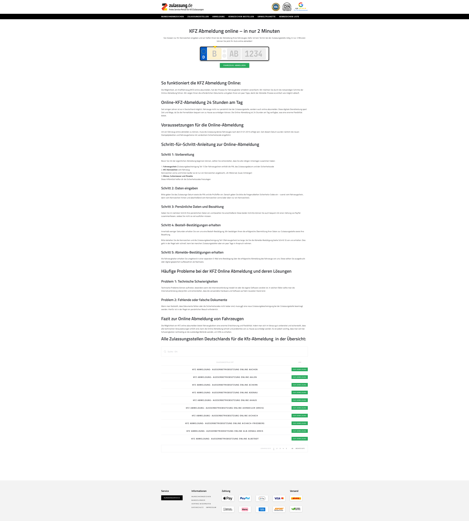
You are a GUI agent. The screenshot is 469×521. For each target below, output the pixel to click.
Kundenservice (172, 497)
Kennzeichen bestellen (241, 16)
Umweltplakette (267, 16)
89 (292, 448)
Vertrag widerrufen (201, 504)
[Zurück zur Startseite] (182, 7)
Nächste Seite (300, 448)
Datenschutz (198, 507)
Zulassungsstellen (198, 16)
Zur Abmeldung (299, 369)
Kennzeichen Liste (289, 16)
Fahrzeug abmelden (235, 65)
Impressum (211, 507)
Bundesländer (198, 500)
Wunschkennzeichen (172, 16)
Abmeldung (218, 16)
